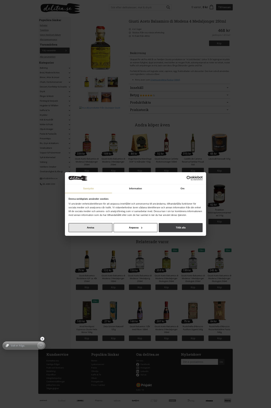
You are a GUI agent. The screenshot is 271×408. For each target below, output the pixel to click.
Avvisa (90, 227)
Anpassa (133, 227)
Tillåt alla (181, 227)
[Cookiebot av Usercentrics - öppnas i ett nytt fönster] (189, 178)
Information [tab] (135, 188)
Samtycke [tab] (88, 188)
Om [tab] (182, 188)
